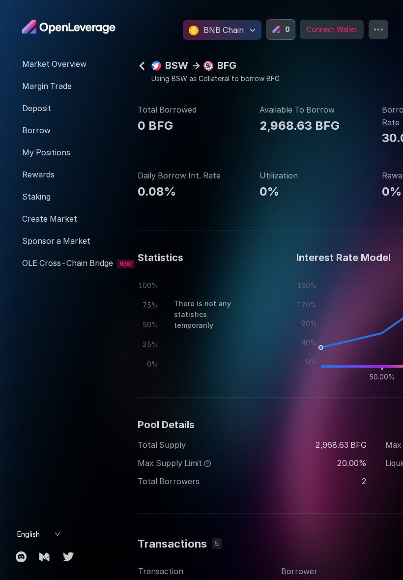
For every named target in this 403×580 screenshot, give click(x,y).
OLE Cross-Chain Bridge (67, 263)
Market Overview (54, 64)
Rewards (38, 174)
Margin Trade (47, 86)
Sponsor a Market (56, 241)
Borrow (36, 130)
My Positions (46, 152)
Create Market (49, 219)
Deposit (36, 108)
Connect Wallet (332, 29)
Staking (36, 197)
